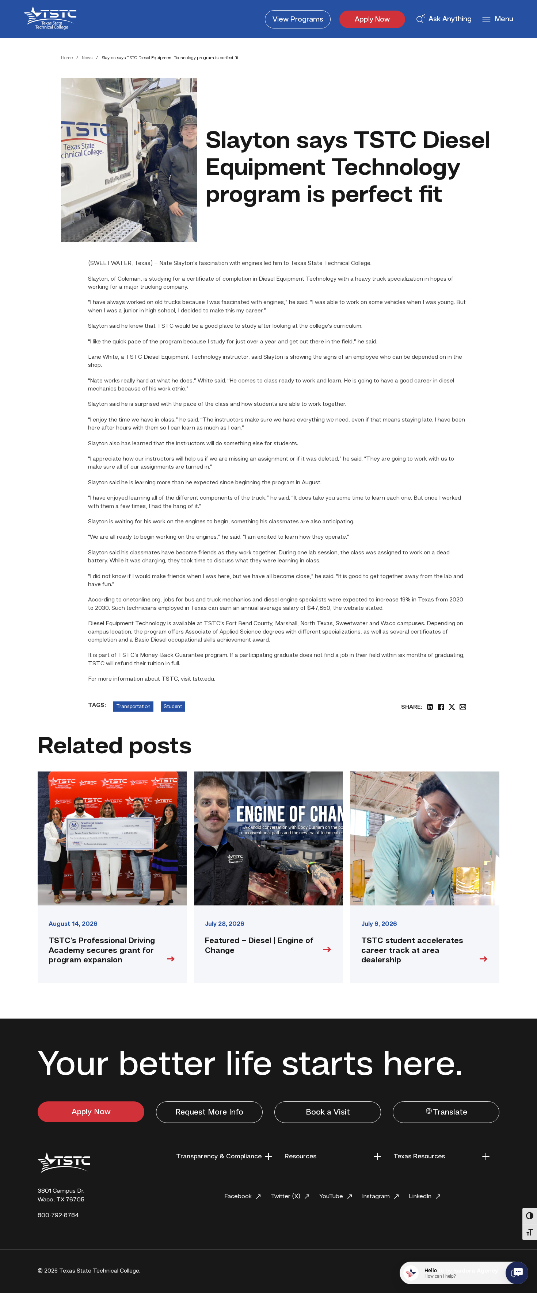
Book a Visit (328, 1112)
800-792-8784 (58, 1215)
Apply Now (372, 19)
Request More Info (209, 1112)
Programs (298, 19)
